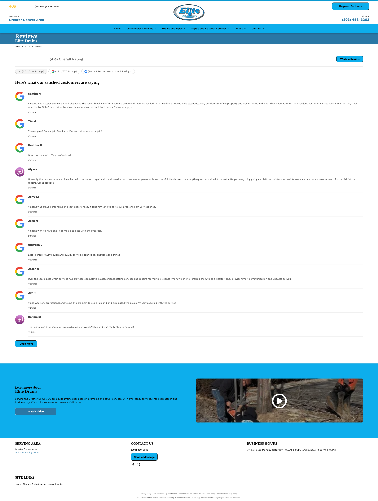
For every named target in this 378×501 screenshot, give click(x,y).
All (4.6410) (31, 71)
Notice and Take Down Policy (204, 493)
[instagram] (138, 465)
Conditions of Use (185, 493)
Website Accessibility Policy (227, 493)
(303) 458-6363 (355, 20)
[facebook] (133, 465)
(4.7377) (66, 71)
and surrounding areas (27, 452)
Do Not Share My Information (165, 493)
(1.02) (110, 71)
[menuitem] (117, 28)
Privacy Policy (146, 493)
